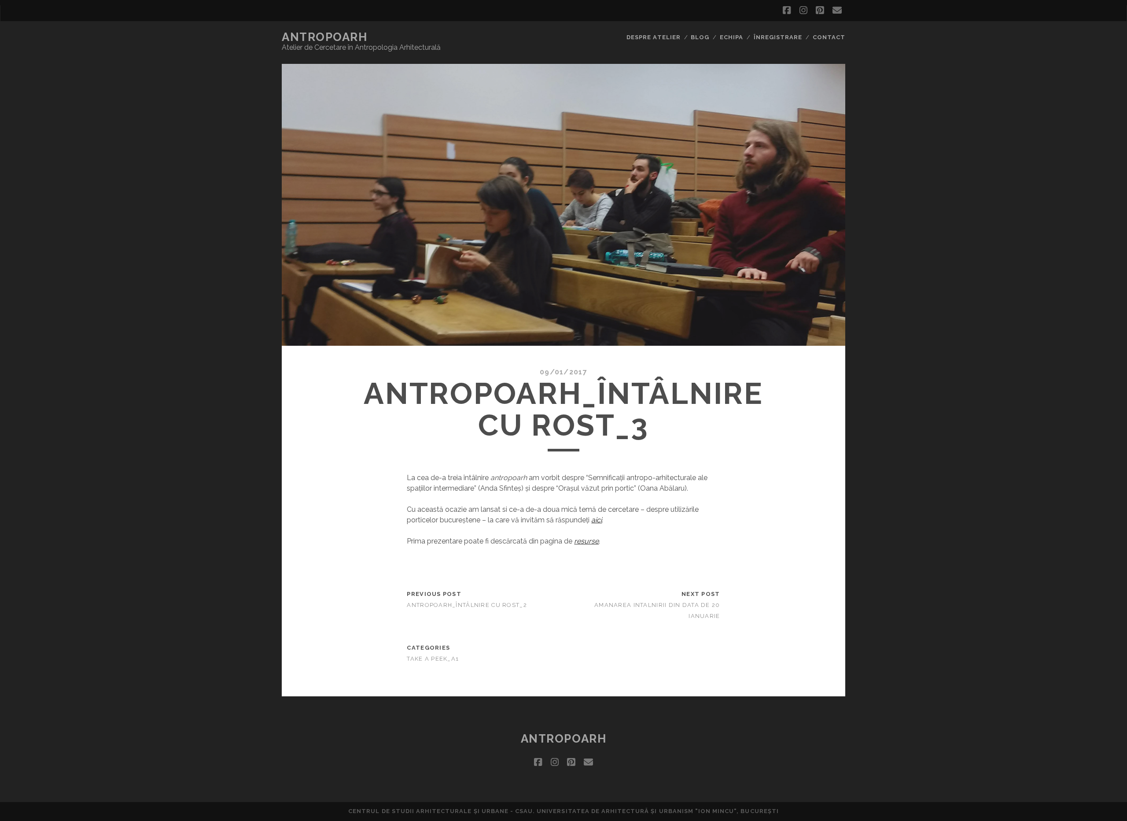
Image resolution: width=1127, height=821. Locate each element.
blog (700, 37)
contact (829, 37)
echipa (731, 37)
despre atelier (653, 37)
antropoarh (325, 37)
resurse (586, 541)
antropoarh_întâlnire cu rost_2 (467, 605)
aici (596, 520)
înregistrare (778, 37)
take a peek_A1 (433, 658)
